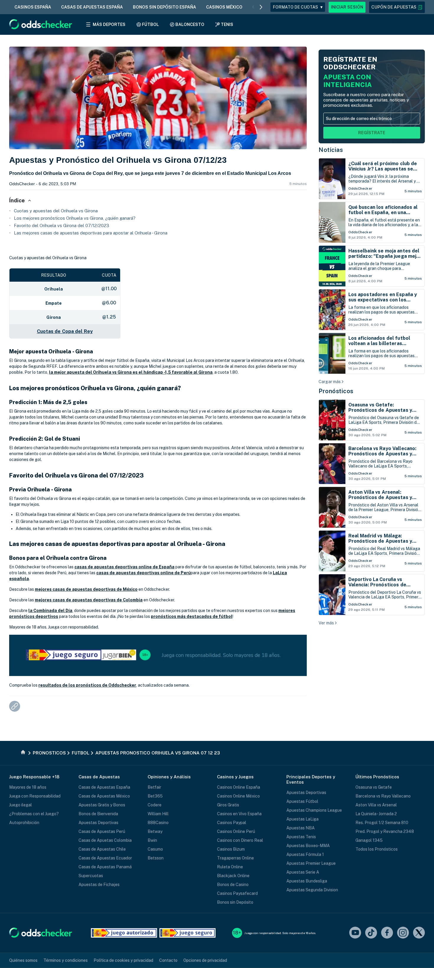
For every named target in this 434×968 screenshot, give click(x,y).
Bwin (152, 840)
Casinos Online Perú (236, 831)
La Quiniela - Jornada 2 (376, 813)
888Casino (158, 822)
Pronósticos (336, 391)
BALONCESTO (189, 24)
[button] (397, 7)
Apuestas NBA (300, 828)
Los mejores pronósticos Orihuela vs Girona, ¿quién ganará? (75, 218)
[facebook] (387, 933)
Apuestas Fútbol (302, 801)
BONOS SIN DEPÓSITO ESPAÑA (164, 7)
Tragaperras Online (235, 858)
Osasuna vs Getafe (373, 787)
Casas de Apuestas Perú (102, 831)
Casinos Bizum (231, 849)
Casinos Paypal (231, 822)
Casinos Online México (238, 796)
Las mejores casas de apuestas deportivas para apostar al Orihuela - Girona (90, 232)
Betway (155, 831)
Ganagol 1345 (369, 840)
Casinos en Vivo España (239, 813)
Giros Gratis (228, 805)
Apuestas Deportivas (98, 822)
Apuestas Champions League (314, 810)
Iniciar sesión (347, 7)
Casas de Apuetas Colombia (105, 840)
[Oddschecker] (40, 933)
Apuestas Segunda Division (312, 889)
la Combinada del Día (50, 610)
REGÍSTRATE (371, 132)
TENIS (227, 24)
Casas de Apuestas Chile (102, 849)
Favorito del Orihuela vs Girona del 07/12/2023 (61, 225)
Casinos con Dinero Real (240, 840)
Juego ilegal (20, 805)
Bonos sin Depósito (235, 902)
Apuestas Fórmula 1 (305, 854)
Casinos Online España (238, 787)
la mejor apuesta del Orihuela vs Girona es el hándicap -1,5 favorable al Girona (131, 372)
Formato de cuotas (298, 7)
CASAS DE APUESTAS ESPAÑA (92, 7)
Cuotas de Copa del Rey (65, 331)
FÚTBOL (150, 24)
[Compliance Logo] (124, 933)
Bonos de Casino (233, 884)
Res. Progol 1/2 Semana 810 (381, 822)
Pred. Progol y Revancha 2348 (384, 831)
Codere (154, 805)
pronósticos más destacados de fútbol (191, 616)
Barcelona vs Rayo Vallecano (383, 796)
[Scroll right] (261, 7)
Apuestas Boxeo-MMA (308, 845)
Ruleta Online (230, 866)
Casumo (155, 849)
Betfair (154, 787)
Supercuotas (91, 875)
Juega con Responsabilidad (35, 796)
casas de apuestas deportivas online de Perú (143, 572)
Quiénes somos (23, 960)
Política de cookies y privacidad (123, 960)
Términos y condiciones (65, 960)
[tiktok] (371, 933)
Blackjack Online (233, 875)
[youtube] (355, 933)
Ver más (326, 623)
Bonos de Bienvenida (98, 813)
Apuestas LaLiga (302, 819)
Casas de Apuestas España (104, 787)
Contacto (168, 960)
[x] (419, 933)
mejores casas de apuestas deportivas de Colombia (89, 600)
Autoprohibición (24, 822)
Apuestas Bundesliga (306, 881)
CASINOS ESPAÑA (32, 7)
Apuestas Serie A (302, 872)
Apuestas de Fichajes (99, 884)
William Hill (158, 813)
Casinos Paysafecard (237, 893)
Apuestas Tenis (301, 836)
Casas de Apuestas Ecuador (105, 858)
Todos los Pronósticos (376, 849)
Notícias (331, 149)
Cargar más (330, 381)
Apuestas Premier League (311, 863)
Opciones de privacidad (205, 960)
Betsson (156, 858)
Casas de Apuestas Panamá (105, 866)
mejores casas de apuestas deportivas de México (86, 589)
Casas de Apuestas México (104, 796)
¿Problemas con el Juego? (34, 813)
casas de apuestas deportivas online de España (124, 567)
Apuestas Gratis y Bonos (102, 805)
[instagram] (403, 933)
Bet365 (155, 796)
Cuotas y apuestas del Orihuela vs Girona (56, 210)
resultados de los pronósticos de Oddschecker (87, 685)
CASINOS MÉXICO (224, 7)
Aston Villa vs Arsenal (376, 805)
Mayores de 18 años (27, 787)
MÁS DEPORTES (109, 24)
